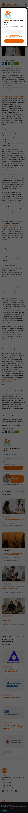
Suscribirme (14, 41)
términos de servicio (10, 36)
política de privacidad (14, 35)
